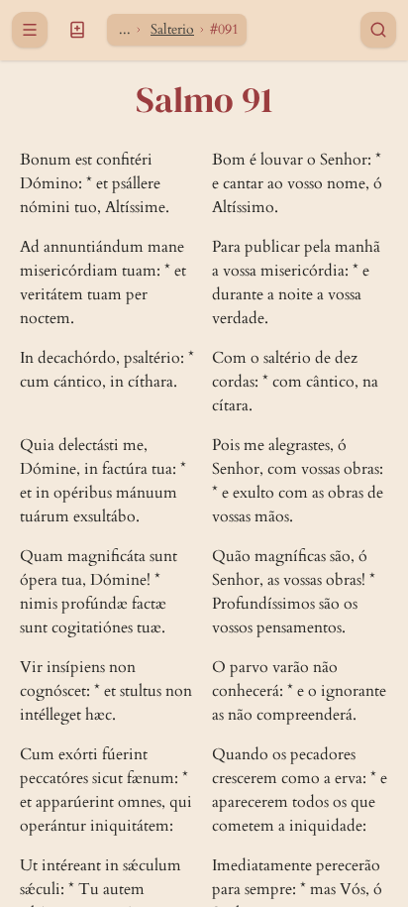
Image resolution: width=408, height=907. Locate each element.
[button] (77, 30)
